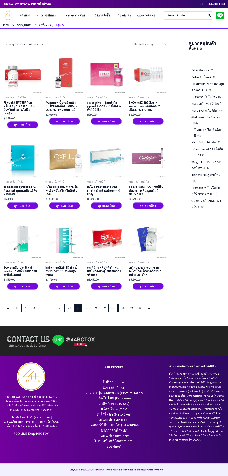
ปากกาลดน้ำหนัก (114, 430)
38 (122, 308)
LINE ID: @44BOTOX (34, 434)
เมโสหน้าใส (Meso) (114, 409)
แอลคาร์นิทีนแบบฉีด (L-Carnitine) (114, 425)
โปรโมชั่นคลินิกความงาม (114, 441)
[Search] (209, 15)
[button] (211, 4)
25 (104, 308)
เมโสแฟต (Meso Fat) (114, 419)
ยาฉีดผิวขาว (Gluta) (114, 403)
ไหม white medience (114, 435)
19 (51, 308)
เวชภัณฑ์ (114, 446)
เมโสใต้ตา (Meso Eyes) (114, 414)
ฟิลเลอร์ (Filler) (114, 387)
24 (95, 308)
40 (140, 308)
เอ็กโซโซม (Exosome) (114, 398)
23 (87, 308)
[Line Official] (220, 15)
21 (69, 308)
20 (60, 308)
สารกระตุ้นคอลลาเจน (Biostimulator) (114, 393)
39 (131, 308)
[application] (57, 15)
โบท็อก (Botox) (114, 382)
